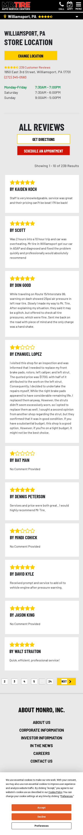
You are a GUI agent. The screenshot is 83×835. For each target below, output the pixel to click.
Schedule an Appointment (43, 151)
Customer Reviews (34, 67)
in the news (41, 745)
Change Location (30, 56)
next (64, 681)
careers (41, 753)
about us (41, 722)
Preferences (42, 826)
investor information (41, 738)
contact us (41, 761)
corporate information (41, 730)
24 (50, 681)
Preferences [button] (67, 796)
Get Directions (43, 139)
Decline (41, 816)
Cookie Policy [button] (55, 792)
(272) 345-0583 (15, 77)
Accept (41, 807)
